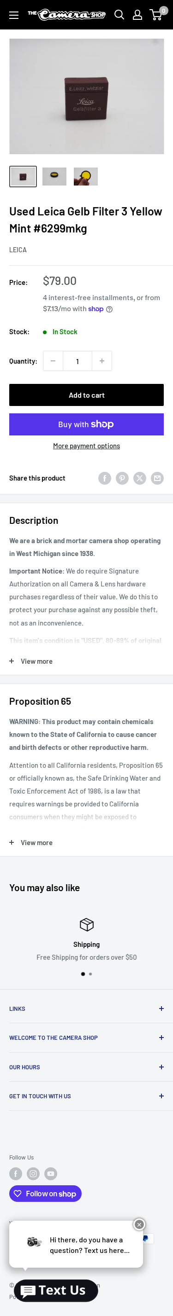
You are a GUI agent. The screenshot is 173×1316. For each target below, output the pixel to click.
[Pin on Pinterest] (122, 477)
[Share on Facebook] (104, 477)
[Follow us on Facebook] (15, 1173)
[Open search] (119, 15)
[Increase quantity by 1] (102, 361)
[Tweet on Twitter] (139, 477)
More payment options (86, 445)
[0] (156, 14)
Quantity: (23, 361)
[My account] (137, 15)
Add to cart (87, 394)
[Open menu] (13, 15)
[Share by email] (157, 477)
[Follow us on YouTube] (50, 1173)
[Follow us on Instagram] (33, 1173)
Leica (18, 250)
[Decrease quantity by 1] (53, 361)
